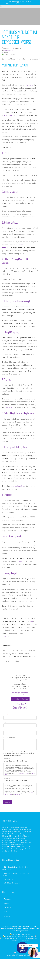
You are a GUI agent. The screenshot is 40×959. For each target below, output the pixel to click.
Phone (5, 730)
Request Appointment (20, 699)
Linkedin (7, 916)
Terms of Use (7, 758)
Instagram (7, 907)
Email (5, 722)
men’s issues (8, 115)
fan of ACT (10, 407)
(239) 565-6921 (20, 695)
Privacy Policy (11, 955)
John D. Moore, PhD (8, 50)
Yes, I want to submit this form (16, 761)
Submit (8, 802)
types (20, 561)
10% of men (29, 85)
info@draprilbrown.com (20, 692)
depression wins (17, 486)
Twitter (6, 903)
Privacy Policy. (18, 794)
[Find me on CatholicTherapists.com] (35, 936)
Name (5, 714)
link (31, 621)
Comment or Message (9, 737)
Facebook (7, 899)
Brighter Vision (29, 955)
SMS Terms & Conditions (22, 773)
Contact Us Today (12, 2)
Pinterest (7, 912)
